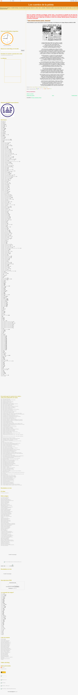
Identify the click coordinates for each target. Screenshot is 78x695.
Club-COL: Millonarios (4, 200)
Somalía (2, 364)
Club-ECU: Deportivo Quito (5, 203)
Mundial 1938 (3, 337)
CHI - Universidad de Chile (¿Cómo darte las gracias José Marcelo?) (12, 455)
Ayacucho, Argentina (7, 45)
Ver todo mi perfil (3, 668)
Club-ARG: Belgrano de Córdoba (6, 148)
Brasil (2, 135)
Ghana (2, 307)
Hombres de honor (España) (5, 527)
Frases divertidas (3, 300)
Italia (1, 318)
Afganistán (2, 121)
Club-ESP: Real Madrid (5, 214)
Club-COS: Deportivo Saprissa (6, 201)
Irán (1, 316)
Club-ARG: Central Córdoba (5, 150)
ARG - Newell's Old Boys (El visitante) (7, 428)
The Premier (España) (4, 545)
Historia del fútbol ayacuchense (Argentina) (8, 524)
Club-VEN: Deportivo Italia (5, 270)
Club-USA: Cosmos (4, 269)
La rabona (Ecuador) (4, 533)
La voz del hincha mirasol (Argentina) (7, 535)
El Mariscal (2, 286)
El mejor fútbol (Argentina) (5, 514)
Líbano (2, 331)
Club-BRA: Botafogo (4, 184)
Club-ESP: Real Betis (4, 213)
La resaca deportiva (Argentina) (6, 534)
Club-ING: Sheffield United (5, 235)
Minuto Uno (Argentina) (5, 656)
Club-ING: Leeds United (5, 230)
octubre (2, 605)
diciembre (2, 595)
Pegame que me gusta (4, 355)
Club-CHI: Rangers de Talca (5, 194)
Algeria (2, 123)
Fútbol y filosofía (3, 301)
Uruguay (2, 372)
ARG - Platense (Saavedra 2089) (6, 432)
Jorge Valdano (3, 320)
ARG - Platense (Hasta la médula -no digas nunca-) (9, 431)
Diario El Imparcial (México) (5, 645)
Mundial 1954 (3, 338)
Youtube (2, 659)
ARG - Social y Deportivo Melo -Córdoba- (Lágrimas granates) (11, 452)
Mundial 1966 (3, 341)
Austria (2, 130)
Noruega (2, 351)
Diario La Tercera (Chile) (5, 651)
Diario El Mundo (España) (5, 646)
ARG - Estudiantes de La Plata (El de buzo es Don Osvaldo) (11, 416)
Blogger (16, 691)
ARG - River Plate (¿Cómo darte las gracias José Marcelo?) (10, 443)
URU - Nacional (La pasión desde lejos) (7, 480)
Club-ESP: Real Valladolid (5, 217)
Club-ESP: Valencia (4, 220)
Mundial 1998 (3, 347)
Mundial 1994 (3, 346)
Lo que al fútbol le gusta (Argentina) (7, 536)
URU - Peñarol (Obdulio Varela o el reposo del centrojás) (10, 484)
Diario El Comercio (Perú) (5, 644)
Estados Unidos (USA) (4, 294)
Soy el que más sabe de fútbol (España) (7, 544)
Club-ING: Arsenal (4, 227)
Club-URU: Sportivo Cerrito (5, 268)
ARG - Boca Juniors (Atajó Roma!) (6, 405)
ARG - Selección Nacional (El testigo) (7, 448)
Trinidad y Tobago (4, 369)
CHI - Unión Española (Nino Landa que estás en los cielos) (10, 456)
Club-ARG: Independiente (5, 162)
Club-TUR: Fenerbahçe (5, 259)
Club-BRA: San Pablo (4, 189)
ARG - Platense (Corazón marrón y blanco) (8, 429)
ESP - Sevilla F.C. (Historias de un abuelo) (8, 467)
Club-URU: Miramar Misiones (6, 263)
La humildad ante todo (4, 329)
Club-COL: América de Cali (5, 198)
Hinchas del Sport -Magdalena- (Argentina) (8, 523)
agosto (2, 603)
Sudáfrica (2, 365)
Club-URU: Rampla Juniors (5, 266)
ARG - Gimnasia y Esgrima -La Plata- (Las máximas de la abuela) (11, 419)
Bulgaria (2, 136)
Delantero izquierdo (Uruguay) (6, 509)
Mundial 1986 (3, 345)
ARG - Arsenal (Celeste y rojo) (6, 400)
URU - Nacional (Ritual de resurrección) (7, 481)
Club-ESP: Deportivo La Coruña (6, 210)
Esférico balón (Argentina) (5, 515)
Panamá (2, 353)
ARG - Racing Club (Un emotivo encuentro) (8, 437)
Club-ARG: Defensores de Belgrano (7, 153)
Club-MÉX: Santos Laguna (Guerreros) (7, 246)
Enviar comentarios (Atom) (36, 97)
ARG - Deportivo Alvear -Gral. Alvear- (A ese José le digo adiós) (11, 413)
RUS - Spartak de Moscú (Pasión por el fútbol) (8, 477)
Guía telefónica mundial (5, 655)
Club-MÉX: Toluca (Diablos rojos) (6, 247)
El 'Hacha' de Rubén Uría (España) (6, 511)
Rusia (2, 362)
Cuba (2, 277)
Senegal (2, 363)
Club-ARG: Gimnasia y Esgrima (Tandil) (7, 159)
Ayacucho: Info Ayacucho (5, 501)
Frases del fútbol (3, 299)
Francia (2, 297)
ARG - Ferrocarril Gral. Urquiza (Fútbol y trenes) (9, 417)
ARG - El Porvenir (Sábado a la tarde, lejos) (8, 414)
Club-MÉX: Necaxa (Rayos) (5, 245)
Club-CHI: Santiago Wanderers (6, 195)
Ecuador (2, 281)
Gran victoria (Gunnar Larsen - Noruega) (39, 20)
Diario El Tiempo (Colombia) (5, 648)
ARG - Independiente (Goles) (5, 425)
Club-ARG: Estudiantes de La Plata (6, 156)
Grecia (2, 308)
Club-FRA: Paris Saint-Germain (6, 224)
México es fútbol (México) (5, 539)
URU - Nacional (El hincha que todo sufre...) (8, 478)
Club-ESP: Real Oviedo (5, 215)
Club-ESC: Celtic (3, 205)
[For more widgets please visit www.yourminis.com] (12, 561)
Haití (1, 310)
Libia (1, 333)
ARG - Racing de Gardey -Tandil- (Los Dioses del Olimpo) (10, 438)
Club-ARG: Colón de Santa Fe (6, 152)
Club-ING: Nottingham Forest (5, 234)
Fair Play (2, 295)
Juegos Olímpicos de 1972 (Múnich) (7, 326)
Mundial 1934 (3, 336)
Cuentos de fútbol (4, 278)
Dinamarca (2, 280)
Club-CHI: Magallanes (4, 193)
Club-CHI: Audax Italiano (5, 191)
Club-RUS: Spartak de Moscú (6, 257)
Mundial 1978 (3, 343)
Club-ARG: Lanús (4, 164)
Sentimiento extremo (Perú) (5, 542)
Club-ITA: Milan (3, 241)
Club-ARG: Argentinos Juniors (6, 145)
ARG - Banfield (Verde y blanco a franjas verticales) (9, 403)
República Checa (4, 360)
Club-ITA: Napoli (3, 242)
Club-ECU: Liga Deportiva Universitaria (7, 204)
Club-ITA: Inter (3, 240)
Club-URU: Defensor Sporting (6, 262)
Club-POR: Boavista (4, 255)
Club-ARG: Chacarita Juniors (5, 151)
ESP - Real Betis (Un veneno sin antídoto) (8, 461)
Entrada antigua (74, 95)
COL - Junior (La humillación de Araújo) (7, 457)
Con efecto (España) (4, 508)
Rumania (2, 361)
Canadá (2, 138)
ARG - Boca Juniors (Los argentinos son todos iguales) (10, 409)
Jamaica (2, 319)
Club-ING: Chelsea (4, 229)
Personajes (3, 356)
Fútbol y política (3, 305)
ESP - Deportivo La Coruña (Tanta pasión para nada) (9, 459)
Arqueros (2, 129)
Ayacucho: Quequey (4, 503)
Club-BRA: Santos (4, 190)
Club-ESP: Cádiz (3, 208)
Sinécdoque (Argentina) (5, 543)
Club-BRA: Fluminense (4, 187)
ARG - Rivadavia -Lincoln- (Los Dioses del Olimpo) (9, 439)
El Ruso (2, 288)
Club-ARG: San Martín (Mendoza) (6, 175)
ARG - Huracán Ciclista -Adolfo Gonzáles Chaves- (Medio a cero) (11, 423)
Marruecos (2, 334)
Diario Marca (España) (4, 653)
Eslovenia (2, 293)
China (2, 141)
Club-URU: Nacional (4, 264)
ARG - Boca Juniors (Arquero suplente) (7, 404)
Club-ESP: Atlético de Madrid (5, 207)
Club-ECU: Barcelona (4, 202)
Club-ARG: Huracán (4, 160)
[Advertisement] (49, 12)
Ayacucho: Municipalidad (5, 502)
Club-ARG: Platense (4, 167)
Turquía (2, 371)
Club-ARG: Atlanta (4, 147)
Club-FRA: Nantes (4, 223)
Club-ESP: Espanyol (4, 211)
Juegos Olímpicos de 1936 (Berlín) (6, 323)
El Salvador (3, 289)
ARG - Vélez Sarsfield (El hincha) (6, 454)
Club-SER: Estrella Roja (5, 258)
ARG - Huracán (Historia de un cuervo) (7, 422)
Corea (2, 274)
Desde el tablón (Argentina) (5, 510)
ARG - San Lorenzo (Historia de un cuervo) (8, 446)
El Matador (2, 287)
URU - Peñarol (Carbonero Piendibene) (7, 483)
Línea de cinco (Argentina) (5, 537)
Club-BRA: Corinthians (4, 185)
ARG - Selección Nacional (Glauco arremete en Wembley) (10, 449)
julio (1, 602)
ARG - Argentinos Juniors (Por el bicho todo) (8, 399)
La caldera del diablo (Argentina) (6, 531)
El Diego (2, 283)
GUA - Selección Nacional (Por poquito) (7, 469)
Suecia (2, 366)
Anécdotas (2, 124)
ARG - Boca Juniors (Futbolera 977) (7, 408)
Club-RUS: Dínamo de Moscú (6, 256)
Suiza (2, 367)
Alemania (2, 122)
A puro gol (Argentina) (4, 498)
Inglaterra (2, 314)
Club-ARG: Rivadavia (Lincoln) (6, 171)
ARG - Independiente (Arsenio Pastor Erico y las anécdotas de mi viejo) (12, 424)
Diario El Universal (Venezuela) (6, 649)
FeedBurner (15, 588)
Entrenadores (3, 290)
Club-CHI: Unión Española (5, 196)
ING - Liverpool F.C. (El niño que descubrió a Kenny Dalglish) (11, 470)
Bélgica (2, 132)
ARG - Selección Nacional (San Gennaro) (8, 451)
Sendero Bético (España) (5, 541)
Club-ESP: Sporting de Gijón (5, 219)
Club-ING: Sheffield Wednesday (6, 236)
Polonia (2, 358)
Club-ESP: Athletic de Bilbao (5, 206)
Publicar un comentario (30, 93)
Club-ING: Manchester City (5, 232)
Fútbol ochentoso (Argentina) (5, 520)
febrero (2, 597)
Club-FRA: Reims (4, 225)
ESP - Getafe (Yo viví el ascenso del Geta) (8, 460)
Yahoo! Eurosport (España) (5, 658)
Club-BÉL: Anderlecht (4, 179)
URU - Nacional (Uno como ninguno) (7, 482)
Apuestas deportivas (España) (6, 499)
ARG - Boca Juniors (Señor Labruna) (7, 410)
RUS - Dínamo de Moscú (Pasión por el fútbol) (8, 476)
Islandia (2, 317)
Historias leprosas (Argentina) (6, 525)
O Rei (2, 352)
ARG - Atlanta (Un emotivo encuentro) (7, 401)
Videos (2, 374)
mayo (2, 600)
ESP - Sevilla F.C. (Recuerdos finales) (7, 468)
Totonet (3, 667)
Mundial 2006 (3, 349)
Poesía (2, 357)
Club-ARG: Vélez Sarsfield (5, 178)
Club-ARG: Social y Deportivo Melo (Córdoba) (8, 176)
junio (1, 601)
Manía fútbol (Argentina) (5, 538)
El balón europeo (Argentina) (5, 512)
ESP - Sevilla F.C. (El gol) (5, 466)
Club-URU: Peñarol (4, 265)
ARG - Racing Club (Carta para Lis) (6, 433)
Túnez (2, 370)
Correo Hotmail (3, 639)
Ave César (2, 131)
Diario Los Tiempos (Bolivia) (5, 652)
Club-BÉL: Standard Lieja (5, 180)
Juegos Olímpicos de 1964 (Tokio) (6, 325)
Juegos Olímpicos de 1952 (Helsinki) (7, 324)
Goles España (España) (5, 522)
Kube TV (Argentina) (4, 530)
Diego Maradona (3, 279)
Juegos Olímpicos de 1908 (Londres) (7, 321)
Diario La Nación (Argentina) (5, 650)
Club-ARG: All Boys (4, 144)
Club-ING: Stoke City (4, 237)
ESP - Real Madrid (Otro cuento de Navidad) (8, 463)
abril (1, 599)
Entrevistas (2, 291)
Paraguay (2, 354)
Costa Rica (2, 275)
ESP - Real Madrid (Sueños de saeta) (7, 464)
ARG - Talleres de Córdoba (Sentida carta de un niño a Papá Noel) (12, 453)
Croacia (2, 276)
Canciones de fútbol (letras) (5, 139)
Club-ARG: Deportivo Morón (5, 155)
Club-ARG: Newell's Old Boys (6, 166)
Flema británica (3, 296)
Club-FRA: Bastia (4, 221)
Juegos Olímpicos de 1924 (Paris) (6, 322)
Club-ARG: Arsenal (4, 146)
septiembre (3, 604)
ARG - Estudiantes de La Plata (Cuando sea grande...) (10, 415)
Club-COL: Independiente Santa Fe (6, 199)
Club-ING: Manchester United (6, 233)
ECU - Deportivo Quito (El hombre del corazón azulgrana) (10, 458)
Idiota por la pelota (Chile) (5, 528)
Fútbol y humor (3, 303)
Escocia (2, 292)
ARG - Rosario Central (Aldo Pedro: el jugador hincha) (10, 444)
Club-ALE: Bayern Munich (5, 142)
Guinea (2, 309)
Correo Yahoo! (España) (5, 641)
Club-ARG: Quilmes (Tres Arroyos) (6, 169)
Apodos (2, 125)
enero (2, 596)
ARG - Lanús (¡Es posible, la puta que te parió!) (8, 426)
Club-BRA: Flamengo (4, 186)
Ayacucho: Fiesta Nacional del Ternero (7, 500)
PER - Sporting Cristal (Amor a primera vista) (8, 475)
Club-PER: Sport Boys (4, 252)
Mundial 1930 (3, 335)
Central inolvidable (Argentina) (6, 507)
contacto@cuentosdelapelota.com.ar (7, 55)
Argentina (2, 128)
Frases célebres (3, 298)
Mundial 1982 (3, 344)
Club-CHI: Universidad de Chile (6, 197)
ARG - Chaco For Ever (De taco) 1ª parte (7, 411)
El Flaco (2, 285)
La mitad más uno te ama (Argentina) (7, 532)
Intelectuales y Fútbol (4, 315)
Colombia (2, 271)
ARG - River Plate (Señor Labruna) (6, 442)
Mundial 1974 (3, 342)
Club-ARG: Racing (4, 170)
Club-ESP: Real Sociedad (5, 216)
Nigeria (2, 350)
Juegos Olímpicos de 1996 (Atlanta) (7, 327)
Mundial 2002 (3, 348)
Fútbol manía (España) (4, 519)
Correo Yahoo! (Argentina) (5, 640)
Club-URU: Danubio (4, 261)
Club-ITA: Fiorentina (4, 239)
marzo (2, 598)
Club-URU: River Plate (4, 267)
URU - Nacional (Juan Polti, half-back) (7, 479)
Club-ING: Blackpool (4, 228)
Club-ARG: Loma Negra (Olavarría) (6, 165)
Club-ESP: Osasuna (4, 212)
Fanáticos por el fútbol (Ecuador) (6, 516)
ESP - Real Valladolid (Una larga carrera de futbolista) (10, 465)
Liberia (2, 332)
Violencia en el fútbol (4, 375)
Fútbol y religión (3, 306)
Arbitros (2, 126)
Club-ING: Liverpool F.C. (5, 231)
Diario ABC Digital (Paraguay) (6, 642)
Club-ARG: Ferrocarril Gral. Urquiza (7, 157)
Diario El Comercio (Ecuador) (6, 643)
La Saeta (2, 330)
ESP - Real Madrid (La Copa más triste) (7, 462)
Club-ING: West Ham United (5, 238)
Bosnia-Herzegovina (4, 134)
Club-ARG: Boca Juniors (5, 149)
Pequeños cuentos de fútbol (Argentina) (7, 540)
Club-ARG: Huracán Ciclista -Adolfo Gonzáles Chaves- (10, 161)
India (1, 313)
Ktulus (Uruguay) (3, 529)
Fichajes (2, 517)
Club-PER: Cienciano (4, 250)
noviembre (2, 606)
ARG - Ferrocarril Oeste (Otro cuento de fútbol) (8, 418)
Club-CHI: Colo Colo (4, 192)
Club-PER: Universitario (5, 253)
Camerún (2, 137)
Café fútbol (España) (4, 506)
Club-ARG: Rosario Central (5, 173)
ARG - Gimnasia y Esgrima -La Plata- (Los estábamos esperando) (12, 420)
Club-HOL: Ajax (3, 226)
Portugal (2, 359)
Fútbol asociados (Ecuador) (5, 518)
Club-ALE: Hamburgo (4, 143)
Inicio (53, 95)
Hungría (2, 312)
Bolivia (2, 133)
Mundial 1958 (3, 339)
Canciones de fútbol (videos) (5, 140)
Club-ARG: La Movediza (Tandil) (6, 163)
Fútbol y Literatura (4, 304)
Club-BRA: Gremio (4, 188)
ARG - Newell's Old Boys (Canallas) (7, 427)
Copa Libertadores (4, 273)
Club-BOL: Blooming (4, 181)
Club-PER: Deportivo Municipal (6, 251)
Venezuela (2, 373)
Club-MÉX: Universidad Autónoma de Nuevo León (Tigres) (10, 248)
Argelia (2, 127)
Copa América (3, 272)
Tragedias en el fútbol (4, 368)
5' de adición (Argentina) (5, 497)
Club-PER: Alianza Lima (5, 249)
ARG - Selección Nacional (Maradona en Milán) (9, 450)
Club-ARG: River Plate (4, 172)
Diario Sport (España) (4, 654)
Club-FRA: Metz (3, 222)
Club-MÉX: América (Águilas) (5, 244)
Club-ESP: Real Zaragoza (5, 218)
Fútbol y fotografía (4, 302)
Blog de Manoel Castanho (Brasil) (6, 505)
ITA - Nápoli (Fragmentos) (5, 471)
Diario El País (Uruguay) (5, 647)
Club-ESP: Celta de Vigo (5, 209)
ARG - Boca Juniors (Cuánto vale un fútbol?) (8, 407)
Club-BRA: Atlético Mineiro (5, 183)
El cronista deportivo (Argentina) (6, 513)
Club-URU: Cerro (4, 260)
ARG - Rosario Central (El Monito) (6, 445)
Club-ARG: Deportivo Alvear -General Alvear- (8, 154)
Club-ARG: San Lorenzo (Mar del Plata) (7, 174)
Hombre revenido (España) (5, 526)
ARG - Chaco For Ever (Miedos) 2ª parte (7, 412)
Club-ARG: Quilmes (4, 168)
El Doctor (2, 284)
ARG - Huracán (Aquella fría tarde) (6, 421)
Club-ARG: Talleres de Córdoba (6, 177)
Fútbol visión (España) (4, 521)
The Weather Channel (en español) (6, 657)
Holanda (2, 311)
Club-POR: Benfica (4, 254)
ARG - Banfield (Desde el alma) (6, 402)
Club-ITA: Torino (3, 243)
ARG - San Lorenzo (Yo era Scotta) (6, 447)
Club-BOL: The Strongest (5, 182)
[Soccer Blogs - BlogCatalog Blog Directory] (8, 688)
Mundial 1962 (3, 340)
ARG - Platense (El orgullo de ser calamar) (8, 430)
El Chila (2, 282)
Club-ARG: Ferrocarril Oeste (5, 158)
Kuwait (2, 328)
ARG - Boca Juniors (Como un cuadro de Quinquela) (9, 406)
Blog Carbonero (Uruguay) (5, 504)
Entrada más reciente (30, 95)
